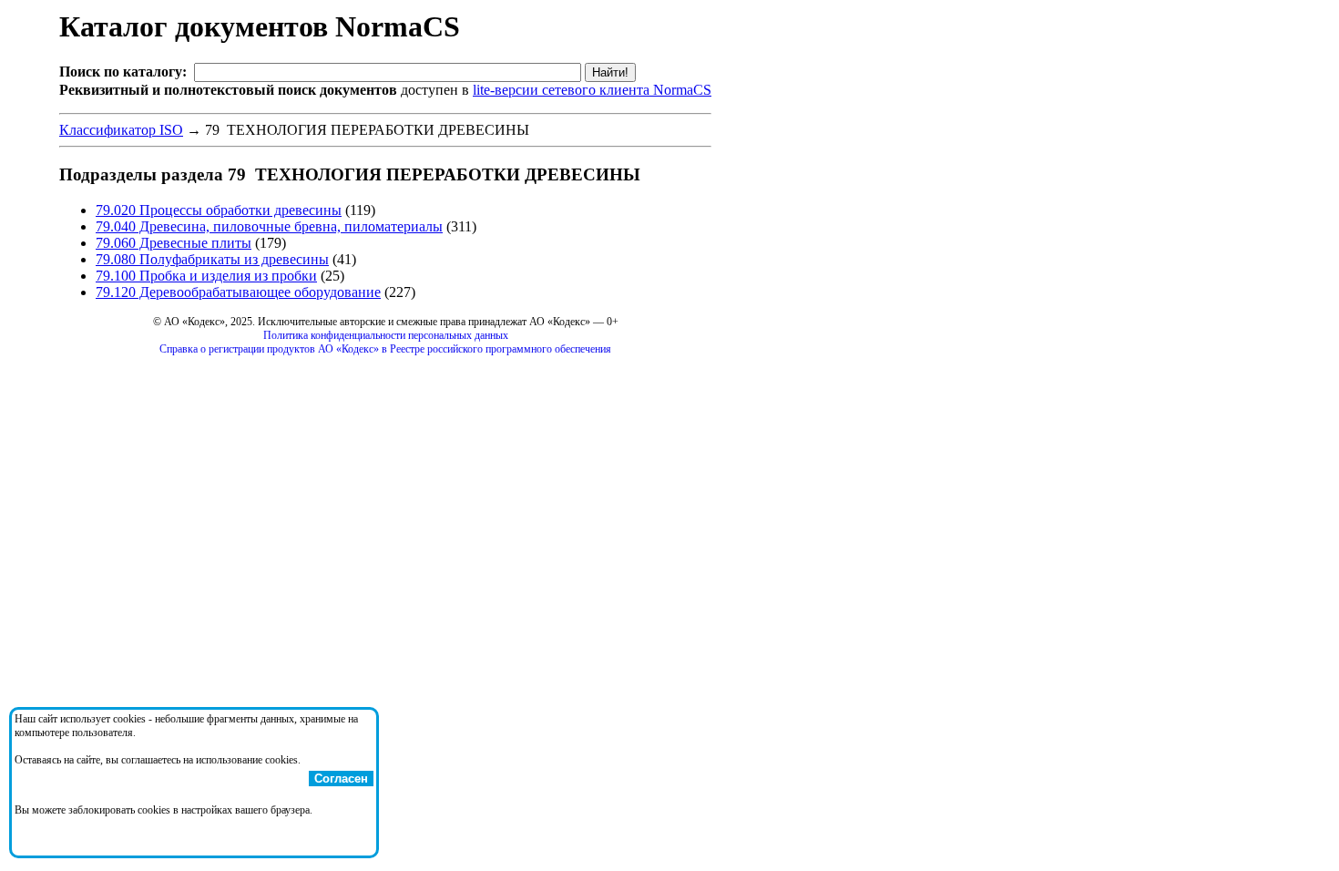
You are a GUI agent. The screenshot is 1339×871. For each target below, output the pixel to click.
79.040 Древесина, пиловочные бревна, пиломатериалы (269, 226)
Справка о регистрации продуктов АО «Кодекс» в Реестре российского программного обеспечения (385, 349)
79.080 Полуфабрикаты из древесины (212, 259)
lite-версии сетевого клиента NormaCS (592, 89)
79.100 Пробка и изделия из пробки (206, 275)
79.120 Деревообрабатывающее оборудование (238, 292)
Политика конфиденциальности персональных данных (385, 335)
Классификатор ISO (121, 130)
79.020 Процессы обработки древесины (219, 210)
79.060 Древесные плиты (173, 243)
